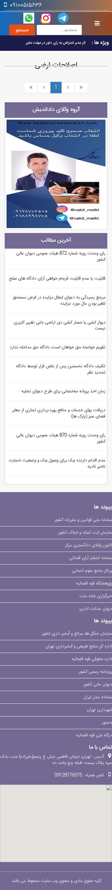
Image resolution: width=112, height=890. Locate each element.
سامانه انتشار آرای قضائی (90, 558)
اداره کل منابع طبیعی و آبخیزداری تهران (78, 646)
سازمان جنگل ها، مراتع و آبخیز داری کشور (77, 633)
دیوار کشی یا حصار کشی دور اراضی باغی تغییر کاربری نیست (59, 325)
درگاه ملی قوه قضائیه (94, 735)
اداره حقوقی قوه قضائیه (92, 659)
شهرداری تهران (99, 710)
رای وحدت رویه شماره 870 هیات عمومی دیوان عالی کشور (60, 438)
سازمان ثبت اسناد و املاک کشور (85, 532)
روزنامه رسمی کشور (95, 672)
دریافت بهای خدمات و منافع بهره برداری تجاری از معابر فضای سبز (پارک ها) (58, 413)
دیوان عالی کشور (97, 684)
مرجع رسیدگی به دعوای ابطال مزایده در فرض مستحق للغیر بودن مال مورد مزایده (59, 300)
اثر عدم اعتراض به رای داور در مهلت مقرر (56, 43)
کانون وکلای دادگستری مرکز (88, 545)
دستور (107, 722)
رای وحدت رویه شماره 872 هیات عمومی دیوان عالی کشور (60, 256)
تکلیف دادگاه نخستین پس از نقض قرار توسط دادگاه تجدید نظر (60, 369)
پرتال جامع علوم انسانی (92, 571)
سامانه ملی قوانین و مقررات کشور (83, 520)
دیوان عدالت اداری (95, 609)
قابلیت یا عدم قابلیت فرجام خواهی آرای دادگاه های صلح (57, 278)
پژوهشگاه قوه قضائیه (94, 583)
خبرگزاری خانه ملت (95, 596)
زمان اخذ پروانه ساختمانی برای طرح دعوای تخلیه (63, 391)
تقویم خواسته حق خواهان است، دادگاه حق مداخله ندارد (57, 347)
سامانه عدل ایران (97, 697)
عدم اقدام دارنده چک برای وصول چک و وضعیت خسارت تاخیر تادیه (57, 463)
